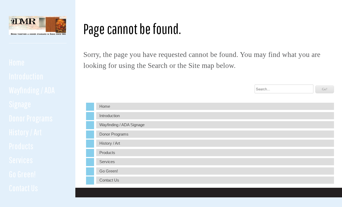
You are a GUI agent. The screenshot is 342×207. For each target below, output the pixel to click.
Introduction (26, 76)
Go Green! (22, 174)
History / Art (25, 132)
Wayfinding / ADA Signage (32, 97)
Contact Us (23, 188)
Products (21, 146)
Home (17, 62)
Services (21, 160)
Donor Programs (31, 118)
